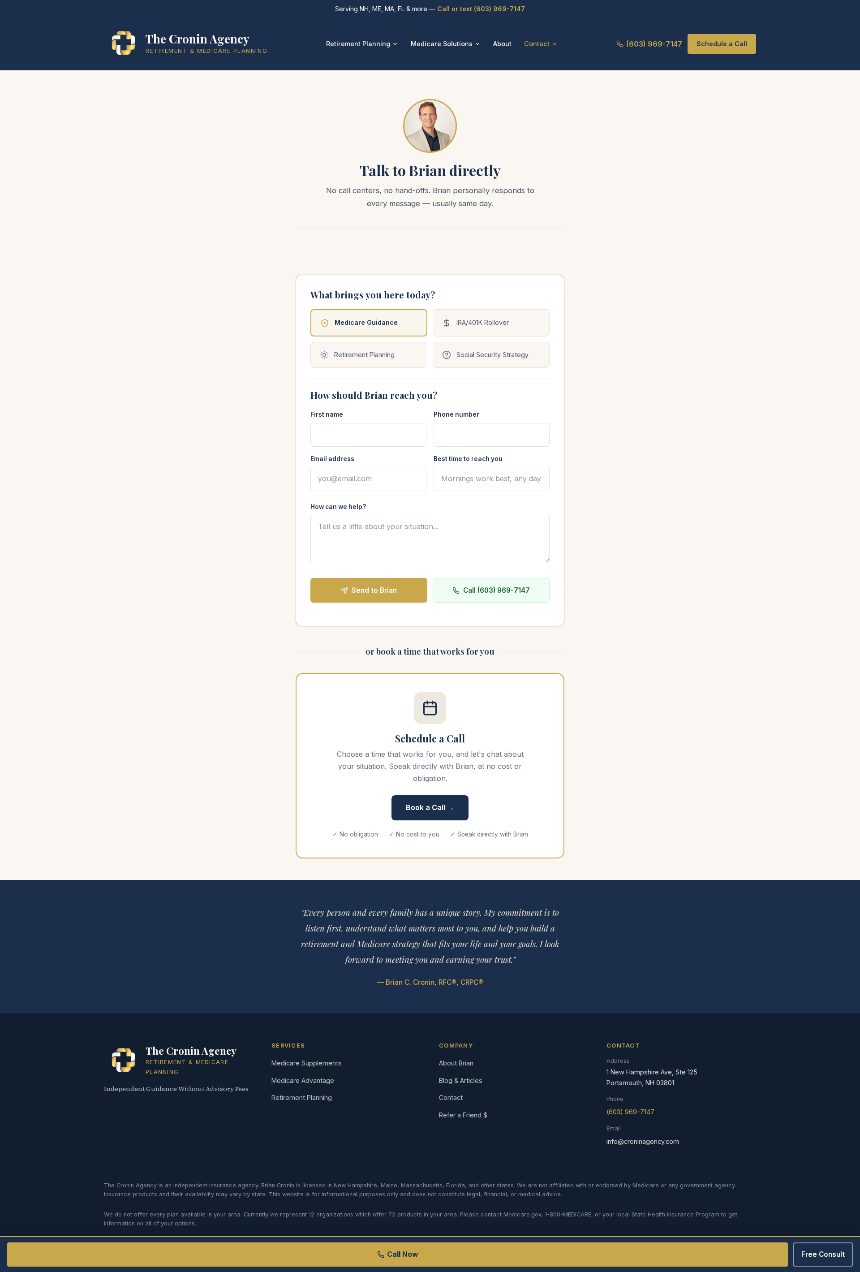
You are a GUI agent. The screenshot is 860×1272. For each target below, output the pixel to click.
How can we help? (338, 506)
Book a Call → (430, 807)
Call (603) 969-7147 (496, 590)
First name (326, 414)
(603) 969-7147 (654, 43)
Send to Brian (374, 590)
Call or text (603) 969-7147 (481, 9)
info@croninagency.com (642, 1141)
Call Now (402, 1254)
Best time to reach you (468, 458)
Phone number (456, 414)
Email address (332, 458)
